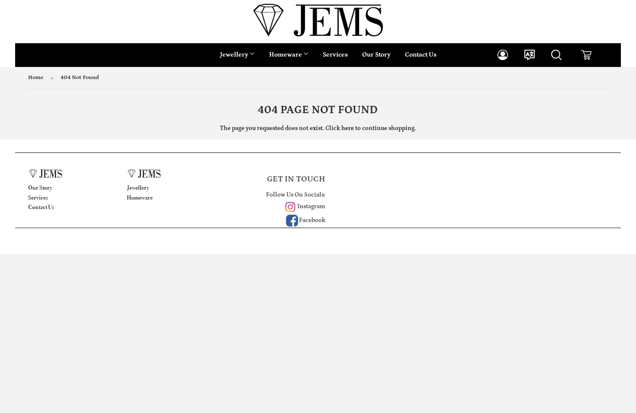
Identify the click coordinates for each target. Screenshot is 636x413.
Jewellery (235, 54)
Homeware (286, 54)
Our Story (376, 54)
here (347, 128)
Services (335, 54)
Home (36, 77)
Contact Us (421, 54)
